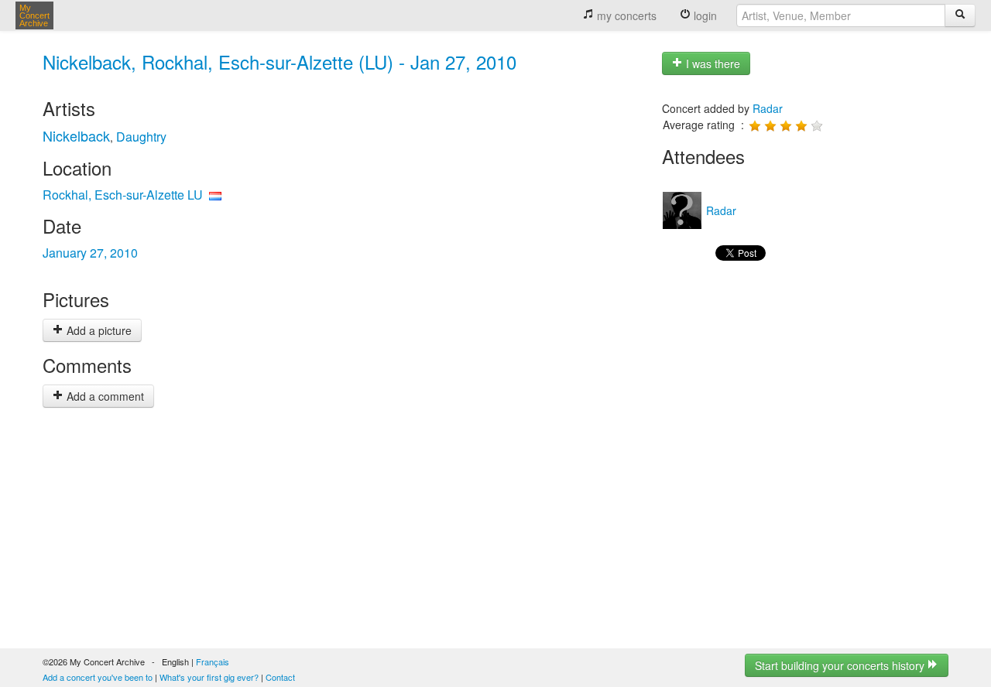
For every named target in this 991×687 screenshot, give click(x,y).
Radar (768, 108)
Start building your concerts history (841, 665)
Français (212, 661)
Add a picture (97, 330)
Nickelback (76, 135)
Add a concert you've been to (98, 677)
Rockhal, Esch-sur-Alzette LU (123, 194)
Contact (280, 677)
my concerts (625, 15)
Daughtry (141, 136)
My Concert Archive (34, 15)
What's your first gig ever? (209, 677)
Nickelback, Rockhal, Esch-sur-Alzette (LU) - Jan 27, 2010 (279, 61)
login (704, 15)
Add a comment (103, 396)
